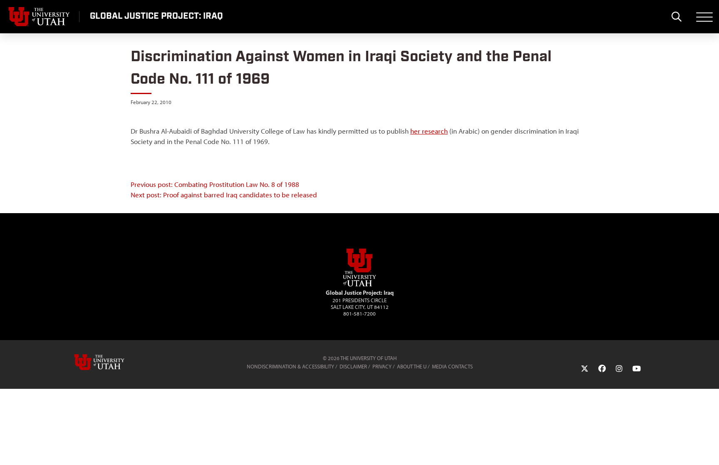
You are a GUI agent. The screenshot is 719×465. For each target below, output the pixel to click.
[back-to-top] (709, 448)
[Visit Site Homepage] (359, 285)
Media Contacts (452, 366)
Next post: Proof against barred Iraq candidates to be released (224, 195)
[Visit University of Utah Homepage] (39, 16)
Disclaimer (353, 366)
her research (429, 131)
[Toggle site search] (676, 16)
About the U (411, 366)
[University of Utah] (111, 362)
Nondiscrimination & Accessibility (290, 366)
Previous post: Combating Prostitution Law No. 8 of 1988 (215, 184)
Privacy (382, 366)
